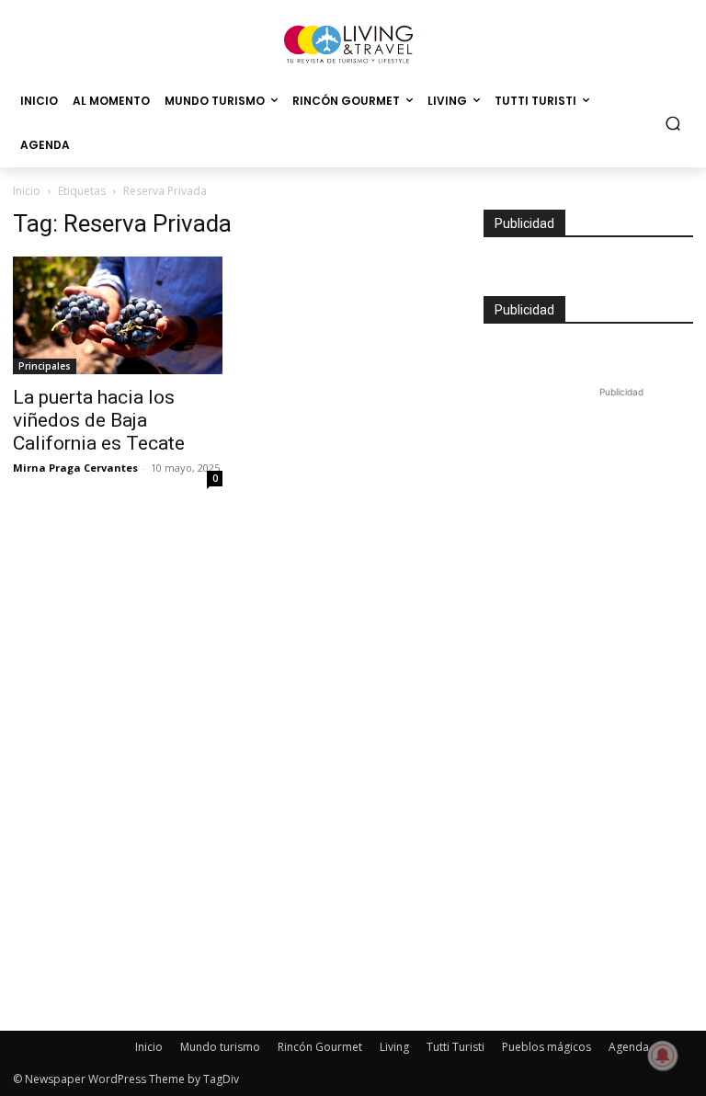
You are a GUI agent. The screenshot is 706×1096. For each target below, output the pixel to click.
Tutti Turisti (455, 1047)
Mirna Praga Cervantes (75, 467)
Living (394, 1047)
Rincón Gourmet (320, 1047)
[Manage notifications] (663, 1055)
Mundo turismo (220, 1047)
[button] (673, 123)
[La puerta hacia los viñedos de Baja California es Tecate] (117, 315)
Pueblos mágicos (546, 1047)
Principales (44, 366)
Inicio (26, 191)
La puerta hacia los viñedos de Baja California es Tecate (99, 420)
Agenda (629, 1047)
